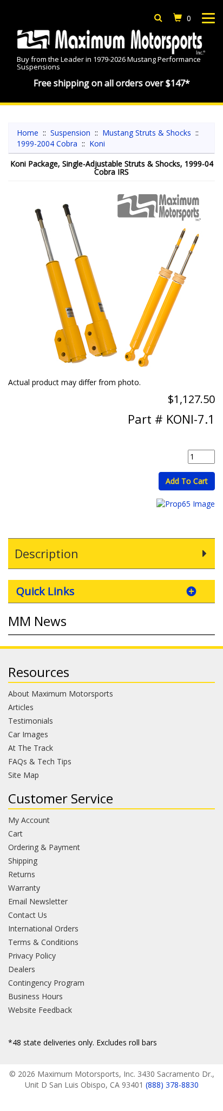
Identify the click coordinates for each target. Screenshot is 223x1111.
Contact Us (27, 915)
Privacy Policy (32, 955)
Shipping (22, 860)
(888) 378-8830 (172, 1085)
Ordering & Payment (44, 847)
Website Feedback (40, 1010)
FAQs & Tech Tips (39, 761)
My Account (29, 820)
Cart (15, 833)
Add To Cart (187, 481)
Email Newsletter (38, 901)
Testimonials (30, 721)
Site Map (23, 775)
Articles (21, 707)
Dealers (21, 969)
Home (27, 132)
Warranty (24, 888)
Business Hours (35, 996)
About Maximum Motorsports (60, 693)
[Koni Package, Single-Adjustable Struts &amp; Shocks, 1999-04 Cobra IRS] (111, 284)
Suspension (70, 132)
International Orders (43, 928)
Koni (97, 143)
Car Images (28, 734)
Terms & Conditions (43, 942)
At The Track (30, 748)
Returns (21, 874)
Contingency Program (46, 983)
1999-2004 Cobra (47, 143)
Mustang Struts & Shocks (146, 132)
